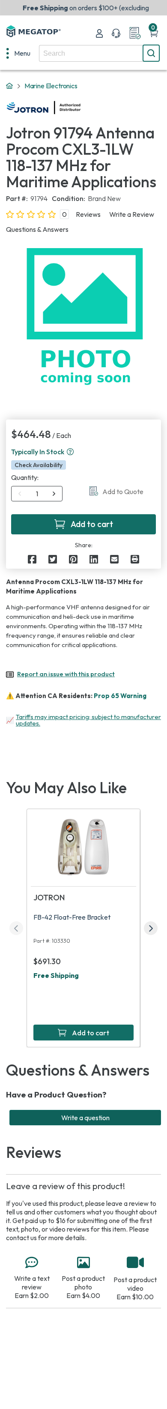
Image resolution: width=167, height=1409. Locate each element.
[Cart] (154, 33)
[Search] (151, 53)
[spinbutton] (37, 493)
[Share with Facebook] (32, 559)
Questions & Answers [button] (37, 229)
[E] (114, 559)
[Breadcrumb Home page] (9, 86)
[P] (135, 559)
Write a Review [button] (131, 214)
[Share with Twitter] (52, 559)
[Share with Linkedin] (93, 559)
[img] (81, 107)
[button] (70, 451)
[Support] (116, 33)
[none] (18, 53)
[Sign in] (99, 33)
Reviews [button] (88, 214)
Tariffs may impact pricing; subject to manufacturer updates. (88, 719)
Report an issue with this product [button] (66, 674)
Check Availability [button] (39, 465)
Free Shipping (56, 975)
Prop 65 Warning (120, 696)
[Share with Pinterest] (73, 559)
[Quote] (135, 33)
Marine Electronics (51, 85)
